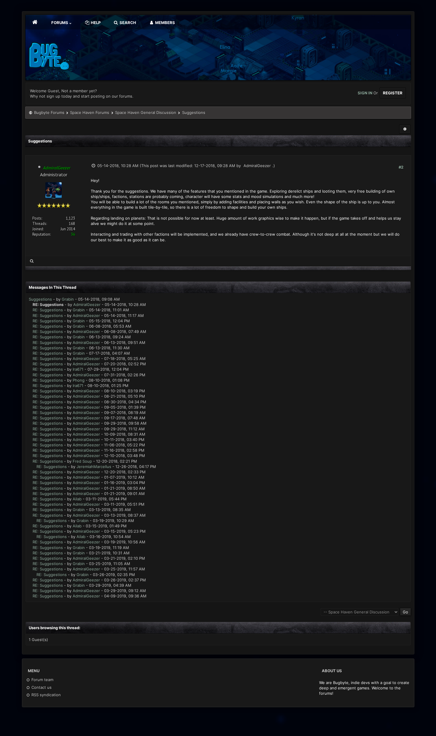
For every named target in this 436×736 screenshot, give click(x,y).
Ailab (77, 499)
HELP (95, 22)
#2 (401, 167)
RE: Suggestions (48, 309)
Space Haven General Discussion (145, 112)
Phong (79, 380)
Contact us (41, 687)
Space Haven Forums (89, 112)
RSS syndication (45, 694)
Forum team (41, 679)
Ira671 (78, 369)
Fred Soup (82, 461)
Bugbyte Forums (49, 112)
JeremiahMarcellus (94, 466)
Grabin (68, 299)
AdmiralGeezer (257, 165)
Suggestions (40, 299)
